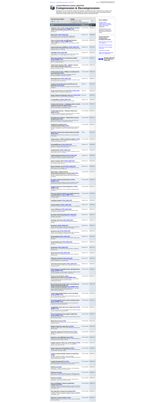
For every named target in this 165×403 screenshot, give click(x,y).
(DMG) (63, 35)
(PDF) (62, 85)
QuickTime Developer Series (105, 45)
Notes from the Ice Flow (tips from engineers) (105, 42)
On (54, 21)
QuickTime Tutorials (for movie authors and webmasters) (106, 53)
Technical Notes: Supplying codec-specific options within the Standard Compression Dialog (105, 24)
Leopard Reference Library (62, 2)
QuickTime (71, 2)
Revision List (106, 28)
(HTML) (64, 29)
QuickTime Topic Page (104, 50)
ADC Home (52, 2)
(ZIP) (67, 35)
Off (58, 21)
